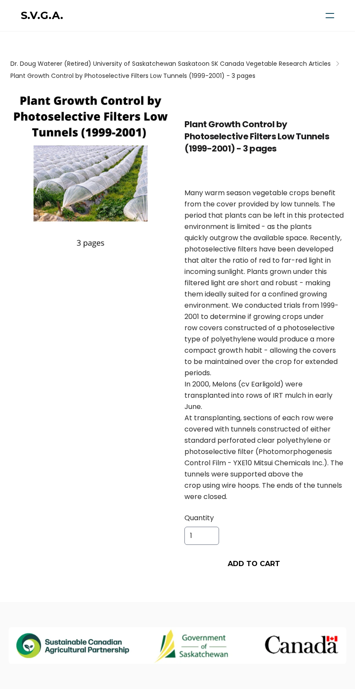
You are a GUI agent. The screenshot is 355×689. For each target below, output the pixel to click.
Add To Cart (254, 564)
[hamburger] (330, 16)
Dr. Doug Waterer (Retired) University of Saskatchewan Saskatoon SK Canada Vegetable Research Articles (170, 63)
